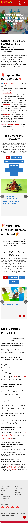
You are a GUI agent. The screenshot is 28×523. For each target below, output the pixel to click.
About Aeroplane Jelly (6, 486)
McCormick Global (5, 498)
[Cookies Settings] (0, 522)
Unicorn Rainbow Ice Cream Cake (9, 435)
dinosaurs (24, 376)
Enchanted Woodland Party (14, 170)
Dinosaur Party (16, 157)
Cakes (21, 277)
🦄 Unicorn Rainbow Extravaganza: (10, 124)
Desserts (17, 496)
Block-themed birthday (15, 466)
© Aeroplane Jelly (6, 513)
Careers (3, 500)
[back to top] (24, 517)
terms (13, 513)
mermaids (3, 378)
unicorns (15, 376)
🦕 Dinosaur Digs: (6, 104)
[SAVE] (20, 316)
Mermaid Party (9, 161)
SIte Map (12, 515)
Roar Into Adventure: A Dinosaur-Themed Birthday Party (14, 197)
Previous (2, 196)
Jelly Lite (17, 492)
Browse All (17, 486)
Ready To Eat (18, 494)
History (3, 490)
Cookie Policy (5, 515)
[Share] (24, 316)
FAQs (2, 494)
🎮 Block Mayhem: (6, 114)
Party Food (14, 281)
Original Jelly (18, 488)
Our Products (19, 484)
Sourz (16, 490)
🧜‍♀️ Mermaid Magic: (6, 93)
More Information (6, 484)
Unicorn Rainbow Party (11, 467)
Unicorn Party (14, 165)
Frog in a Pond (14, 303)
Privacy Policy (20, 513)
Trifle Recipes (4, 488)
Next (26, 196)
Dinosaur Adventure (12, 469)
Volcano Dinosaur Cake (7, 438)
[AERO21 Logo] (8, 2)
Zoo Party (14, 174)
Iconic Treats (13, 277)
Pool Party (20, 161)
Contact (3, 492)
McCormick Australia (6, 496)
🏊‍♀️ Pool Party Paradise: (7, 83)
